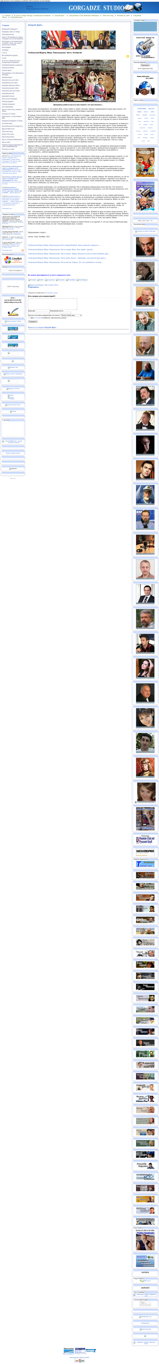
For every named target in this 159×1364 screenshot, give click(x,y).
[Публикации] (145, 843)
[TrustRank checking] (13, 346)
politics (152, 111)
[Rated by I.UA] (13, 382)
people (151, 124)
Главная (7, 15)
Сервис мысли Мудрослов (15, 270)
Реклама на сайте (123, 15)
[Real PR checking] (13, 330)
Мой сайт (13, 478)
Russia (146, 118)
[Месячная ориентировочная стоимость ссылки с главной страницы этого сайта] (13, 361)
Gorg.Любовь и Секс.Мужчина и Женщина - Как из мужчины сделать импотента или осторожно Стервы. (11, 245)
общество (150, 127)
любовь (140, 134)
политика (142, 108)
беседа (152, 134)
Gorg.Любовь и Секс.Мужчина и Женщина (84, 15)
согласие (37, 318)
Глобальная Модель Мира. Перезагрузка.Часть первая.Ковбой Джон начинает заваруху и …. (65, 245)
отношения (153, 131)
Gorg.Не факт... (60, 15)
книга (148, 141)
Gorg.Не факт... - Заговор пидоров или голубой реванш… (12, 233)
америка (145, 124)
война (152, 118)
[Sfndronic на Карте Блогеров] (145, 1329)
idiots (139, 137)
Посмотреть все (7, 208)
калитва (144, 115)
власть (146, 111)
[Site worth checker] (13, 338)
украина (152, 137)
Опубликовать (145, 1323)
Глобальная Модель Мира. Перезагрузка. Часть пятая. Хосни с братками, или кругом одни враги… (67, 258)
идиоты (140, 118)
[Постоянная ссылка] (51, 293)
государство (142, 127)
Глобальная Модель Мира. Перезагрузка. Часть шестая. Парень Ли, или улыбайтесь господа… (65, 262)
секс (140, 124)
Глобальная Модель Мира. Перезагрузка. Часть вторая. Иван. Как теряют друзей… (61, 249)
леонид (146, 134)
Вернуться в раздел (42, 327)
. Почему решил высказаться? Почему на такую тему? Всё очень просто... (12, 170)
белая (138, 115)
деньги (143, 141)
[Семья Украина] (11, 395)
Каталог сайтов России (13, 453)
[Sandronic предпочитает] (145, 867)
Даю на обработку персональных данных (48, 318)
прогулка (146, 121)
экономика (152, 115)
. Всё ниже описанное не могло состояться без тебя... (12, 180)
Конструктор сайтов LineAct (79, 1357)
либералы (145, 137)
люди (152, 121)
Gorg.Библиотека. (17, 17)
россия (151, 109)
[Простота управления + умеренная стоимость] (79, 1362)
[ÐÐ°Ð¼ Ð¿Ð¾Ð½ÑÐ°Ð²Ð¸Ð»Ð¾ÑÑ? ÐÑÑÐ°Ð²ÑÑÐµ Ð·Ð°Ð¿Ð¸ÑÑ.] (12, 315)
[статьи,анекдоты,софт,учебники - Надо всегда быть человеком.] (69, 1352)
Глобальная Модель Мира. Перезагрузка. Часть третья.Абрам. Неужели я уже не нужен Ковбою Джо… (69, 254)
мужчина (138, 131)
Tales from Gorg (108, 15)
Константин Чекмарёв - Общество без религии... (11, 228)
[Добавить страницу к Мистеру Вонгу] (145, 1343)
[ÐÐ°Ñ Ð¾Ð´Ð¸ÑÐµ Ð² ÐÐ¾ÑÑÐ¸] (145, 1250)
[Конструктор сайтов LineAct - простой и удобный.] (13, 263)
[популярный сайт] (145, 1336)
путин (139, 121)
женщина (145, 131)
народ (139, 112)
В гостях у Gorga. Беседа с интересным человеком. (32, 15)
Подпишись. (33, 287)
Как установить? (69, 1354)
